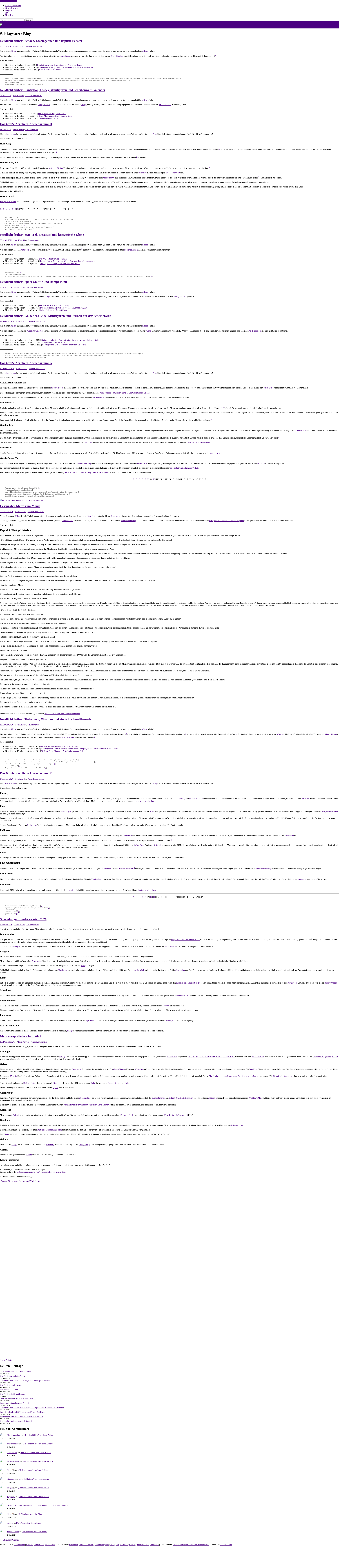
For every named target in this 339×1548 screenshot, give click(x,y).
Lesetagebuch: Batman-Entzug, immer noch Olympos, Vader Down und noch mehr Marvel (79, 749)
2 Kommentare (32, 925)
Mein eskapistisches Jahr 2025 (20, 1036)
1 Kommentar (33, 725)
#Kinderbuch (67, 520)
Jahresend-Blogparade (322, 1057)
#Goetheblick (300, 430)
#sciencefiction (13, 1461)
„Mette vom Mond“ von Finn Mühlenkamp (62, 713)
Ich (6, 13)
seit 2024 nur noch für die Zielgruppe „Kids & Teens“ (87, 472)
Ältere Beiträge (6, 1360)
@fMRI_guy (169, 1115)
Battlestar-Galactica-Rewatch (49, 1130)
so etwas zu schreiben (145, 801)
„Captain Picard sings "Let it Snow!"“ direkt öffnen (21, 1181)
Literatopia (11, 1479)
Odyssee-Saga (113, 1083)
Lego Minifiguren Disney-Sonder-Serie (55, 116)
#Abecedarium (9, 134)
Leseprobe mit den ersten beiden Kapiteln (226, 520)
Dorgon (166, 1006)
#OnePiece (292, 983)
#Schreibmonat (158, 1098)
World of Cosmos (86, 1544)
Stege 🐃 (11, 1470)
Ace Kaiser (66, 56)
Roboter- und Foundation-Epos (189, 983)
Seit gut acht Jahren (8, 201)
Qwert (55, 1087)
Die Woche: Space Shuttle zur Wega (54, 305)
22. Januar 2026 (6, 511)
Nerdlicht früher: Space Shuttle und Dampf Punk (33, 281)
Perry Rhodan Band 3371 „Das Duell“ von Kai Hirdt (22, 1412)
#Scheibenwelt (165, 104)
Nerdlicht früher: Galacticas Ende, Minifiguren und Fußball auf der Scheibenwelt (55, 316)
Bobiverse (57, 1083)
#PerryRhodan (117, 56)
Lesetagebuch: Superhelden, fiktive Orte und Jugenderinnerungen (67, 261)
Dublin (29, 1155)
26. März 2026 (6, 287)
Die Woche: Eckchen (9, 1389)
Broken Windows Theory (50, 70)
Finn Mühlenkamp (13, 6)
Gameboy (50, 1144)
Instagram (114, 1544)
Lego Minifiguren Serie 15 (53, 342)
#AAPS (335, 1057)
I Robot (127, 1083)
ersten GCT (142, 463)
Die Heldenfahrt (173, 173)
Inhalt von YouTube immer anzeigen (18, 1177)
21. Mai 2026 (5, 95)
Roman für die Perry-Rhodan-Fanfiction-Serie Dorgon (86, 1105)
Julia (93, 1083)
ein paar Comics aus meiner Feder (185, 939)
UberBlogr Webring (11, 1540)
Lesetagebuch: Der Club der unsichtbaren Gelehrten (64, 345)
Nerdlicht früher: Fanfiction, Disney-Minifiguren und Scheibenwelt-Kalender (52, 90)
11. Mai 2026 (5, 129)
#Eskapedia (170, 1020)
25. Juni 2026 (5, 46)
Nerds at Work (127, 1115)
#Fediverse (127, 835)
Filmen (6, 1134)
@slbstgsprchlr (236, 1125)
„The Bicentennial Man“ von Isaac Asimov (18, 1398)
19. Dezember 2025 (8, 1042)
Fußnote (70, 890)
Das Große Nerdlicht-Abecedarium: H (26, 124)
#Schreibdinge (85, 1098)
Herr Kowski (18, 46)
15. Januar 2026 (6, 725)
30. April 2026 (6, 240)
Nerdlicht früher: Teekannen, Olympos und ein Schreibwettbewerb (45, 719)
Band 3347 (254, 1069)
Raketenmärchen (182, 995)
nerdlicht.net (5, 27)
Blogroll (8, 10)
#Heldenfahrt (108, 178)
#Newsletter (37, 961)
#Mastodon (289, 835)
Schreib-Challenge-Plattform (181, 1098)
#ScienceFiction (56, 168)
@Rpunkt (90, 1020)
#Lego (83, 104)
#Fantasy (142, 173)
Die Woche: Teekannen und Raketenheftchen (59, 746)
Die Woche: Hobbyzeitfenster (12, 1394)
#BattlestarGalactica (35, 331)
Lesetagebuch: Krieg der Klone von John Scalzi (60, 263)
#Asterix (13, 1076)
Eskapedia (73, 1544)
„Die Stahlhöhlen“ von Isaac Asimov (15, 1371)
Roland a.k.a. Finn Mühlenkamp (20, 1505)
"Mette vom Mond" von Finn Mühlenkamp (191, 1544)
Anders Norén (226, 1544)
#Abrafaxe (288, 1076)
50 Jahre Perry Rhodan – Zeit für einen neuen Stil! (62, 751)
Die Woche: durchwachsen (11, 1385)
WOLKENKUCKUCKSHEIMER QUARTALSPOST (211, 1057)
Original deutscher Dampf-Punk (53, 310)
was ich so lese (216, 453)
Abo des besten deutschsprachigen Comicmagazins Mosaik (233, 1076)
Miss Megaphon (13, 1435)
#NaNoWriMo (255, 1098)
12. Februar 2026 (7, 368)
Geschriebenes (11, 8)
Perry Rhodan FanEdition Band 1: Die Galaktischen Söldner (125, 393)
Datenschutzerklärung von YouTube (41, 1172)
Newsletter (9, 15)
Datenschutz (50, 1544)
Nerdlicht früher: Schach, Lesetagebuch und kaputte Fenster (41, 41)
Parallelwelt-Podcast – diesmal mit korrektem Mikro (21, 1416)
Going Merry (84, 1144)
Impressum (39, 1544)
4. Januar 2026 (6, 925)
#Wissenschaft (182, 1115)
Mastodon (124, 1544)
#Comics (261, 463)
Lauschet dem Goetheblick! (198, 442)
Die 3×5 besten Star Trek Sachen (53, 259)
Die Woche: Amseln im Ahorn (12, 1376)
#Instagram (16, 946)
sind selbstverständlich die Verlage (184, 468)
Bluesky (132, 1544)
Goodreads (76, 1069)
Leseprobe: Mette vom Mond (20, 506)
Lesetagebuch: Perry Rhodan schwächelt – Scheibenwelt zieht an (65, 67)
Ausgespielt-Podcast (330, 811)
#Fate (152, 811)
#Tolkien (305, 799)
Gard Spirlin (12, 1452)
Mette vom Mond (126, 868)
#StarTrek (25, 250)
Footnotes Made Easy (147, 890)
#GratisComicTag (83, 463)
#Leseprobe (116, 516)
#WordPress (139, 845)
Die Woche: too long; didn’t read (52, 113)
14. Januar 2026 (6, 779)
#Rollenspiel (66, 811)
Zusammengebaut (102, 1544)
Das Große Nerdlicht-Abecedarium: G (26, 363)
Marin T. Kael (13, 1532)
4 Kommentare (31, 129)
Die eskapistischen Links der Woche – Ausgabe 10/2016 (63, 308)
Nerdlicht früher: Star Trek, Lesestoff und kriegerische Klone (42, 234)
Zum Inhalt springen (8, 1)
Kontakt (29, 1544)
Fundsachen (96, 879)
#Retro (145, 51)
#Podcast (88, 442)
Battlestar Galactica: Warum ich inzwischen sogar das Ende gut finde (70, 340)
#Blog (13, 51)
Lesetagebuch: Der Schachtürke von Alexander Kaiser (60, 65)
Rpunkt (10, 1523)
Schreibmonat (143, 1544)
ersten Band (268, 388)
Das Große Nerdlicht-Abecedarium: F (26, 773)
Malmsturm (32, 825)
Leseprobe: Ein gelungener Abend (14, 1403)
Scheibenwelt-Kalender (49, 118)
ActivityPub (156, 845)
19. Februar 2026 (7, 321)
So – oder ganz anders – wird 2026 (23, 919)
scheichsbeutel (13, 1444)
